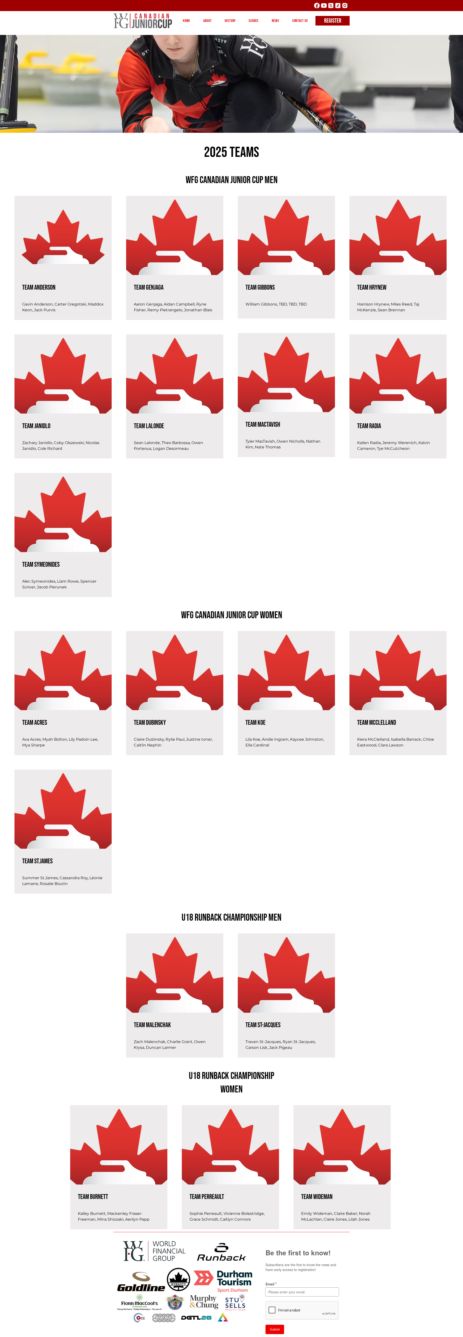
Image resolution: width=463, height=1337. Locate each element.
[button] (207, 21)
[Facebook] (316, 5)
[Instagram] (344, 5)
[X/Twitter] (330, 5)
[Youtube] (323, 5)
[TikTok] (337, 5)
